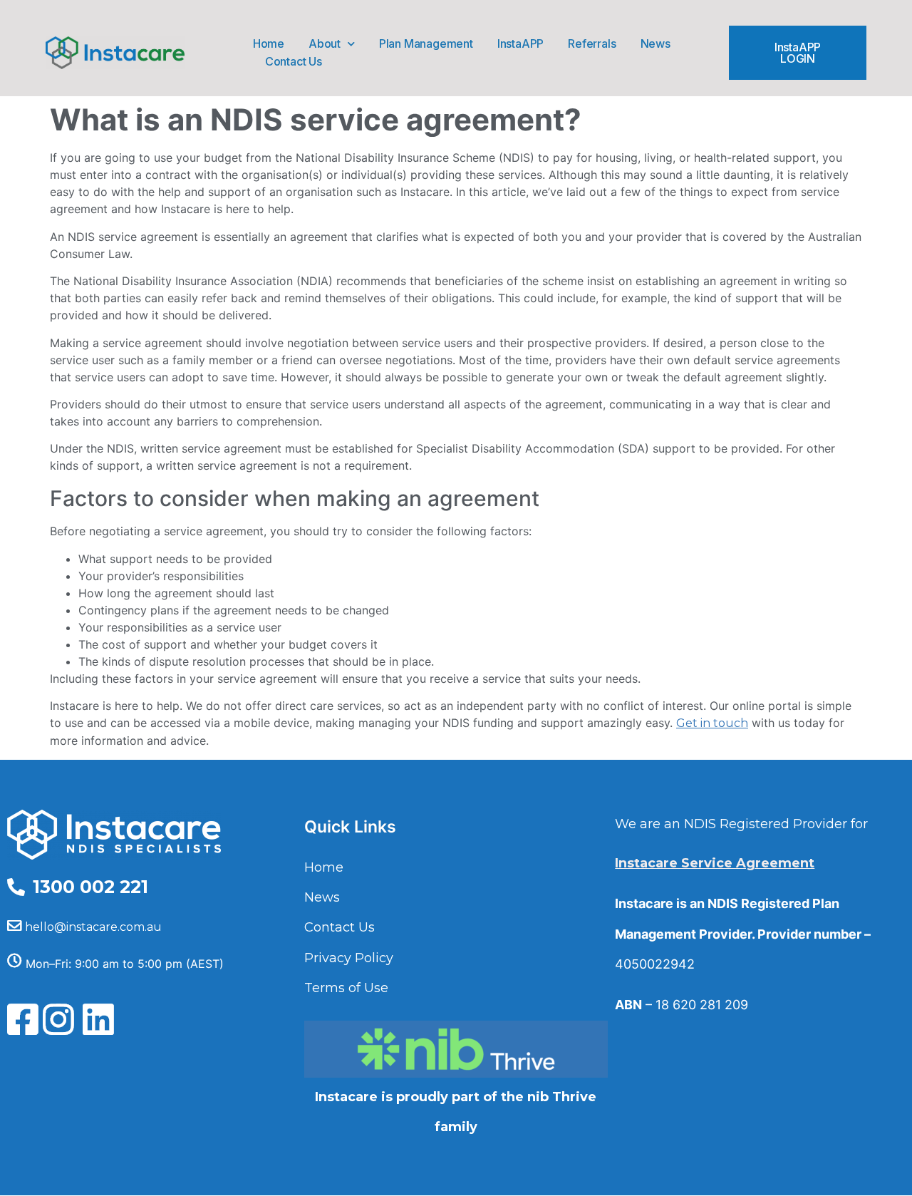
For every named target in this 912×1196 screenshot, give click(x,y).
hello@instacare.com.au (93, 927)
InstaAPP (520, 43)
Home (268, 43)
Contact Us (293, 61)
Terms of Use (346, 988)
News (655, 43)
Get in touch (712, 723)
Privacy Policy (348, 958)
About (325, 43)
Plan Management (426, 43)
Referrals (592, 43)
